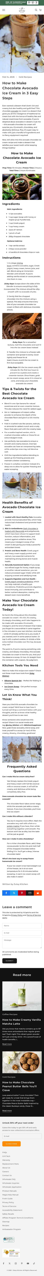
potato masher (13, 826)
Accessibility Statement (12, 1210)
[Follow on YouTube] (28, 1263)
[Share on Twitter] (14, 893)
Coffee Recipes (9, 1014)
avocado (14, 111)
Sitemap (6, 1222)
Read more (7, 1044)
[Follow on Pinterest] (22, 1263)
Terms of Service (34, 915)
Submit (9, 961)
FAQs (4, 1152)
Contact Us (7, 1175)
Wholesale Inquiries (10, 1183)
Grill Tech (6, 1156)
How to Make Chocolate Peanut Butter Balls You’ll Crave (19, 1086)
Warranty (6, 1160)
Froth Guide (7, 1199)
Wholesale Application (11, 1187)
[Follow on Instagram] (16, 1263)
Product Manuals (9, 1191)
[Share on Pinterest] (22, 893)
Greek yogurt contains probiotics (19, 582)
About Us (6, 1168)
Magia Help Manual (10, 1195)
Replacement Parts (10, 1164)
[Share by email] (30, 893)
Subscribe (11, 1144)
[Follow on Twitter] (9, 1263)
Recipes (5, 1225)
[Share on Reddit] (38, 893)
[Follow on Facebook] (3, 1263)
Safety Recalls (8, 1214)
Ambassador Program (11, 1229)
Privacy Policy (17, 915)
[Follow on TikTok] (34, 1263)
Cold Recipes (25, 77)
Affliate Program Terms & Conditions (17, 1218)
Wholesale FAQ (8, 1179)
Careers (5, 1172)
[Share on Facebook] (6, 893)
